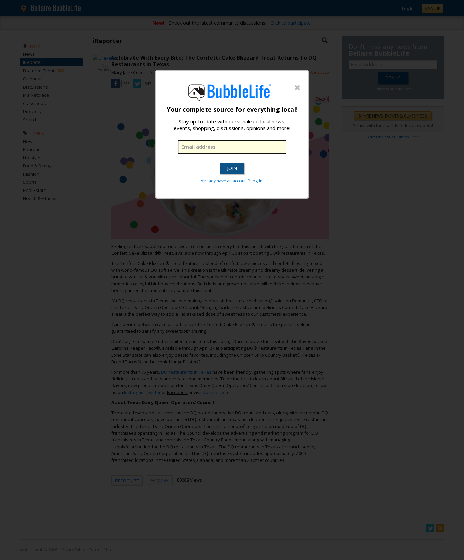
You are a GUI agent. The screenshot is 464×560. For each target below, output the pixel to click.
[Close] (297, 88)
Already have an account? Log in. (232, 181)
